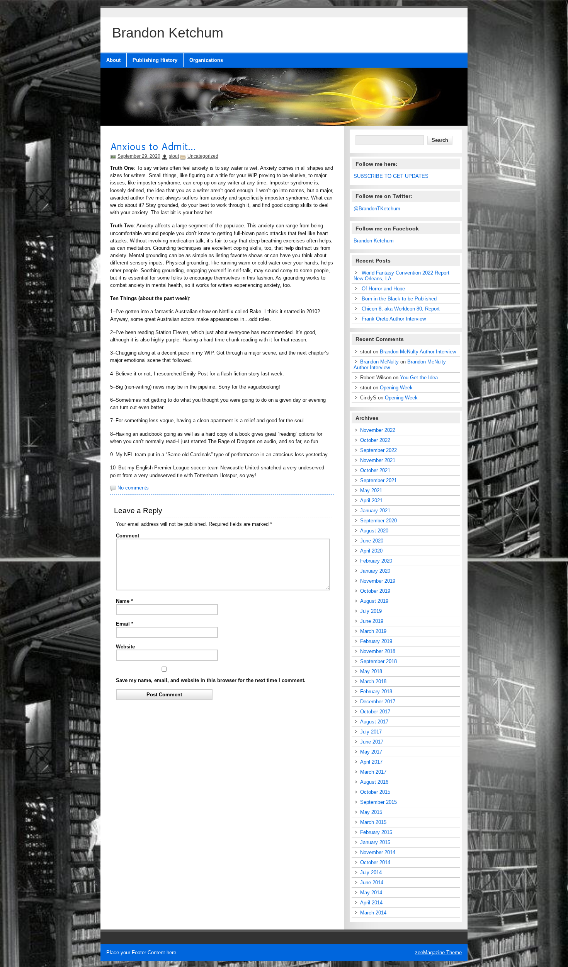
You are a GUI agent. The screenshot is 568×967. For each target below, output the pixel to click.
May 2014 (371, 892)
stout (174, 156)
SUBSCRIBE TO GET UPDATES (391, 176)
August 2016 (374, 782)
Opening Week (396, 388)
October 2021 (375, 470)
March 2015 (373, 822)
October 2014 (375, 862)
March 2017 (373, 772)
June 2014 (371, 882)
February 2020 (376, 561)
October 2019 (375, 591)
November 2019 (377, 581)
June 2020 (371, 541)
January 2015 (375, 842)
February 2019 (376, 641)
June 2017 (371, 742)
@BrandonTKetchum (377, 208)
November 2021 (377, 460)
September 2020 (378, 521)
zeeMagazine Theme (438, 952)
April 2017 (371, 762)
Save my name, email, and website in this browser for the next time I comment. (211, 680)
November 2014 (377, 852)
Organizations (206, 60)
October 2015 (375, 792)
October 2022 (375, 440)
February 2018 (376, 691)
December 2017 (377, 701)
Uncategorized (202, 156)
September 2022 (378, 450)
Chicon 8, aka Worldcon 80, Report (401, 309)
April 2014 (371, 903)
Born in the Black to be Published (399, 299)
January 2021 (375, 510)
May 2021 (371, 490)
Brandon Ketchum (374, 241)
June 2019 (371, 621)
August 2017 (374, 722)
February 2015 (376, 832)
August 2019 (374, 601)
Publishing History (155, 60)
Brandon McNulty (379, 362)
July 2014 (371, 872)
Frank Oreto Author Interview (394, 319)
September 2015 (378, 802)
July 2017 (371, 732)
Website (125, 647)
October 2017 (375, 712)
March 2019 (373, 631)
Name (124, 601)
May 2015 (371, 812)
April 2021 (371, 500)
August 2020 (374, 531)
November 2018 (377, 651)
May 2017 (371, 752)
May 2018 (371, 671)
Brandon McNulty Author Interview (418, 352)
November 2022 (377, 430)
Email (124, 624)
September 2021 (378, 480)
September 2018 (378, 661)
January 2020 (375, 571)
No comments (133, 488)
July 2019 (371, 611)
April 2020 (371, 551)
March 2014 (373, 913)
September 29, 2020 (138, 156)
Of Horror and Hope (383, 289)
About (113, 60)
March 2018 (373, 681)
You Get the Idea (419, 377)
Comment (127, 536)
